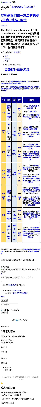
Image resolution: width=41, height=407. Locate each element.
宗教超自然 (17, 290)
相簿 (6, 56)
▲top (2, 296)
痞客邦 (10, 285)
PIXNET (9, 377)
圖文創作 (17, 52)
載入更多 (4, 300)
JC (1, 274)
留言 (14, 285)
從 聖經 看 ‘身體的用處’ (17, 69)
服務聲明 (21, 379)
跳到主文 (4, 26)
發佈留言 (4, 312)
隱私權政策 (35, 377)
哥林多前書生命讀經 (20, 293)
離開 (11, 403)
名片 (6, 61)
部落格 (7, 59)
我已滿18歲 (5, 403)
